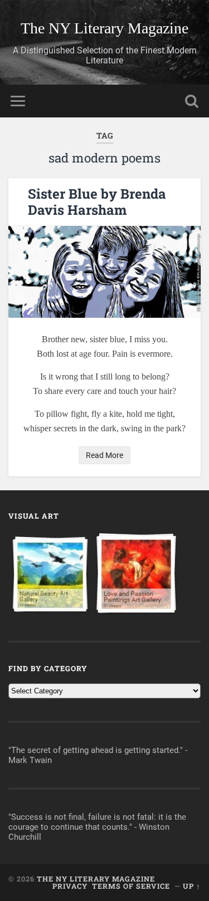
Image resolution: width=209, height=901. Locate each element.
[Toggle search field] (191, 101)
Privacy (70, 886)
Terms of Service (131, 886)
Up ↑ (192, 886)
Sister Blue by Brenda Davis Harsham (97, 202)
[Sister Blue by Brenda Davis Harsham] (104, 272)
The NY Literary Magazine (104, 28)
